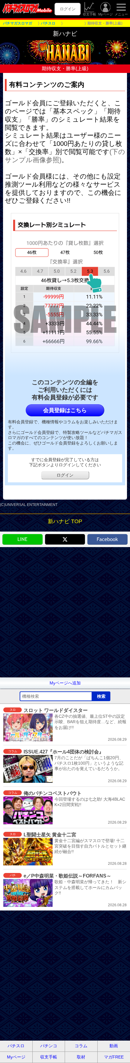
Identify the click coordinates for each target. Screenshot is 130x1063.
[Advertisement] (65, 612)
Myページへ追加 (65, 683)
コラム (81, 1045)
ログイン (68, 9)
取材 (81, 1057)
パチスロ (16, 1045)
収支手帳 (89, 14)
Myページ (105, 14)
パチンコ (48, 1045)
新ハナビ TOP (65, 521)
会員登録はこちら (65, 410)
